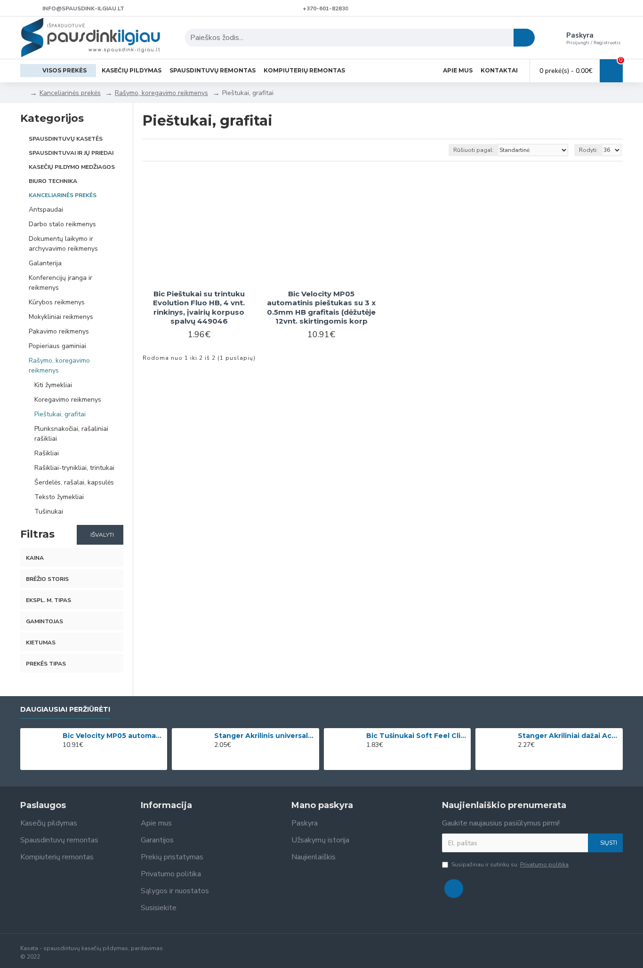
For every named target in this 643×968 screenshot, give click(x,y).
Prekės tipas (46, 663)
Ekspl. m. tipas (48, 600)
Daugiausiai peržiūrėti (65, 710)
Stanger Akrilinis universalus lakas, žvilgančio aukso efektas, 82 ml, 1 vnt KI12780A (265, 735)
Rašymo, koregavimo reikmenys (161, 92)
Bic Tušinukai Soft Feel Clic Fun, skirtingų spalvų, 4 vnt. (417, 735)
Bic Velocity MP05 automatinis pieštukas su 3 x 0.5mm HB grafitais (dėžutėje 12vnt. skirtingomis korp (321, 307)
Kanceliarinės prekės (70, 92)
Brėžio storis (47, 579)
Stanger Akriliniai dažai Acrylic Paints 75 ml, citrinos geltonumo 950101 (568, 735)
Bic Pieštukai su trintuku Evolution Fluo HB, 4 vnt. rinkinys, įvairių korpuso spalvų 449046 (199, 307)
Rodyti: (588, 150)
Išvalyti (102, 534)
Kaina (35, 558)
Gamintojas (44, 621)
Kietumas (41, 642)
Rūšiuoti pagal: (473, 150)
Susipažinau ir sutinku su (510, 864)
